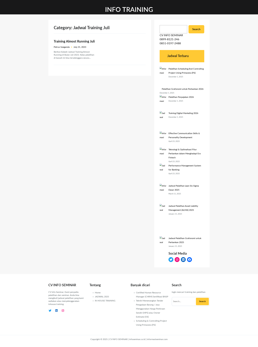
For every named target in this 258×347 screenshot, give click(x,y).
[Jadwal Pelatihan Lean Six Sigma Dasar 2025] (163, 194)
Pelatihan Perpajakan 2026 (181, 97)
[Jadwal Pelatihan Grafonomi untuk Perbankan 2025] (163, 252)
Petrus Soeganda (62, 47)
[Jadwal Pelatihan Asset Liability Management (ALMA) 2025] (163, 220)
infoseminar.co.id (137, 339)
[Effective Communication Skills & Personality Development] (163, 139)
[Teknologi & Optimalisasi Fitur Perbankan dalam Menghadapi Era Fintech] (163, 156)
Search (196, 29)
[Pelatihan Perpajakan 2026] (163, 103)
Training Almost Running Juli (74, 41)
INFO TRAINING (129, 10)
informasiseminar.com (157, 339)
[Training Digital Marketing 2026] (163, 121)
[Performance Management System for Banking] (163, 174)
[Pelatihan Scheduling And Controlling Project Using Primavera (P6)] (163, 77)
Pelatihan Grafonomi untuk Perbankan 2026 (182, 89)
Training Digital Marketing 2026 (183, 113)
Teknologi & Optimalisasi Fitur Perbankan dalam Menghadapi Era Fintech (185, 153)
